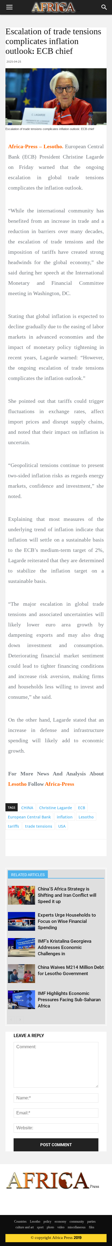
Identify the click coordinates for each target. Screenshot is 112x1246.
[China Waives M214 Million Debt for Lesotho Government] (21, 973)
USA (62, 826)
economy (60, 1221)
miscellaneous (77, 1227)
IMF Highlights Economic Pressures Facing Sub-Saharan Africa (69, 1000)
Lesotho (86, 817)
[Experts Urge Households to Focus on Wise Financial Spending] (21, 921)
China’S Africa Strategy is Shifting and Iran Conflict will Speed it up (67, 895)
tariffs (13, 826)
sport (40, 1227)
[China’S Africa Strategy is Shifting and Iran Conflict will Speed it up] (21, 895)
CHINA (27, 807)
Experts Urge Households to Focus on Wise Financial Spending (67, 921)
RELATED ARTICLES (28, 875)
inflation (65, 817)
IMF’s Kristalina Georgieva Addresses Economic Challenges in (64, 947)
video (60, 1227)
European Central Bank (29, 817)
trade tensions (38, 826)
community (77, 1221)
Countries (20, 1221)
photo (50, 1227)
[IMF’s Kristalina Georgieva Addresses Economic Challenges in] (21, 947)
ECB (81, 807)
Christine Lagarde (55, 807)
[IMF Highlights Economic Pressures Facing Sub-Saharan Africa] (21, 999)
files (91, 1227)
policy (47, 1221)
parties (91, 1221)
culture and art (24, 1227)
